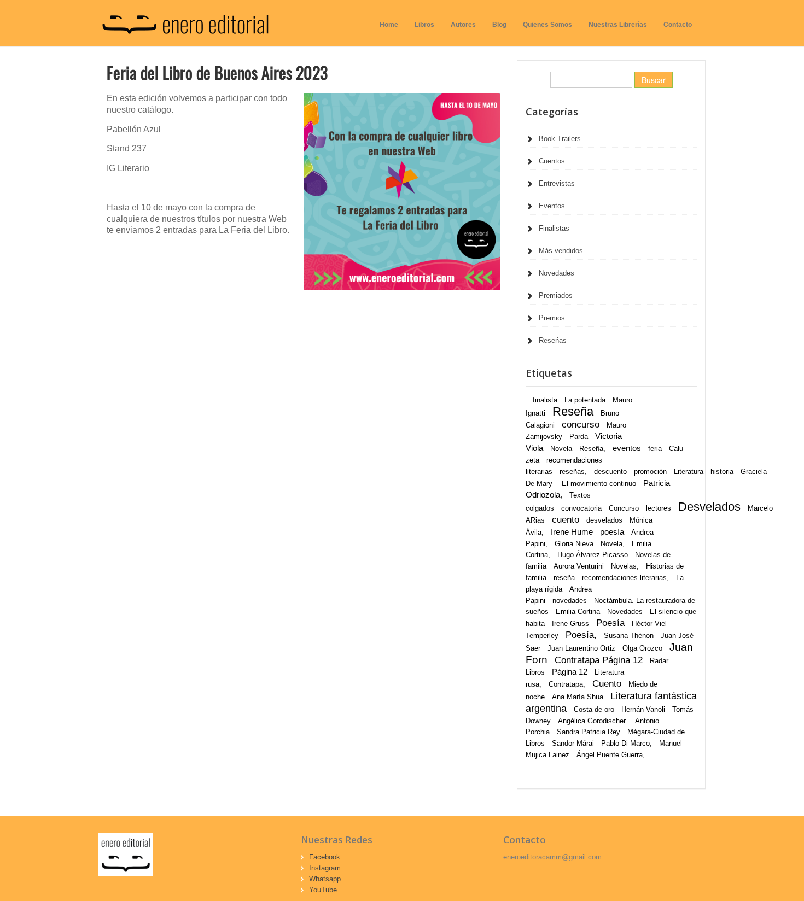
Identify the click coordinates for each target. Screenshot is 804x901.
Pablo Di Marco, (626, 743)
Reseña (572, 411)
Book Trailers (560, 138)
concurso (580, 424)
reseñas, (573, 471)
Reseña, (592, 448)
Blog (499, 24)
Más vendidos (561, 251)
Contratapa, (567, 684)
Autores (463, 24)
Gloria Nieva (574, 544)
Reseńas (553, 340)
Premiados (556, 295)
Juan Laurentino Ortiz (581, 648)
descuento (610, 471)
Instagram (325, 868)
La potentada (584, 400)
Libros (424, 24)
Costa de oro (594, 709)
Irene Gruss (570, 623)
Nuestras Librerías (618, 24)
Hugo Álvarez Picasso (592, 555)
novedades (569, 600)
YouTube (323, 890)
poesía (612, 531)
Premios (552, 318)
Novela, (613, 544)
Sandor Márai (573, 743)
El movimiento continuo (599, 483)
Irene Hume (572, 531)
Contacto (677, 24)
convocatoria (581, 508)
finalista (545, 400)
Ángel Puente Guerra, (610, 755)
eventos (627, 448)
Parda (578, 436)
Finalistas (554, 228)
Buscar (654, 79)
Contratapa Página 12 (599, 660)
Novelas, (625, 566)
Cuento (606, 683)
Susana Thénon (629, 635)
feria (655, 448)
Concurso (624, 508)
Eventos (552, 206)
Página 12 (569, 671)
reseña (564, 578)
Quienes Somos (547, 24)
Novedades (556, 273)
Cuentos (552, 161)
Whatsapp (325, 879)
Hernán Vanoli (643, 709)
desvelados (604, 520)
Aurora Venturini (579, 566)
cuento (565, 519)
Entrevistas (557, 183)
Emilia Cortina (578, 611)
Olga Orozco (642, 648)
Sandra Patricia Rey (588, 732)
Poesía (610, 623)
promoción (650, 471)
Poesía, (581, 635)
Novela (561, 448)
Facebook (324, 857)
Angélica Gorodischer (593, 721)
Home (389, 24)
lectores (658, 508)
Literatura (688, 471)
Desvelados (709, 506)
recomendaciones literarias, (625, 578)
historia (721, 471)
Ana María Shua (577, 697)
